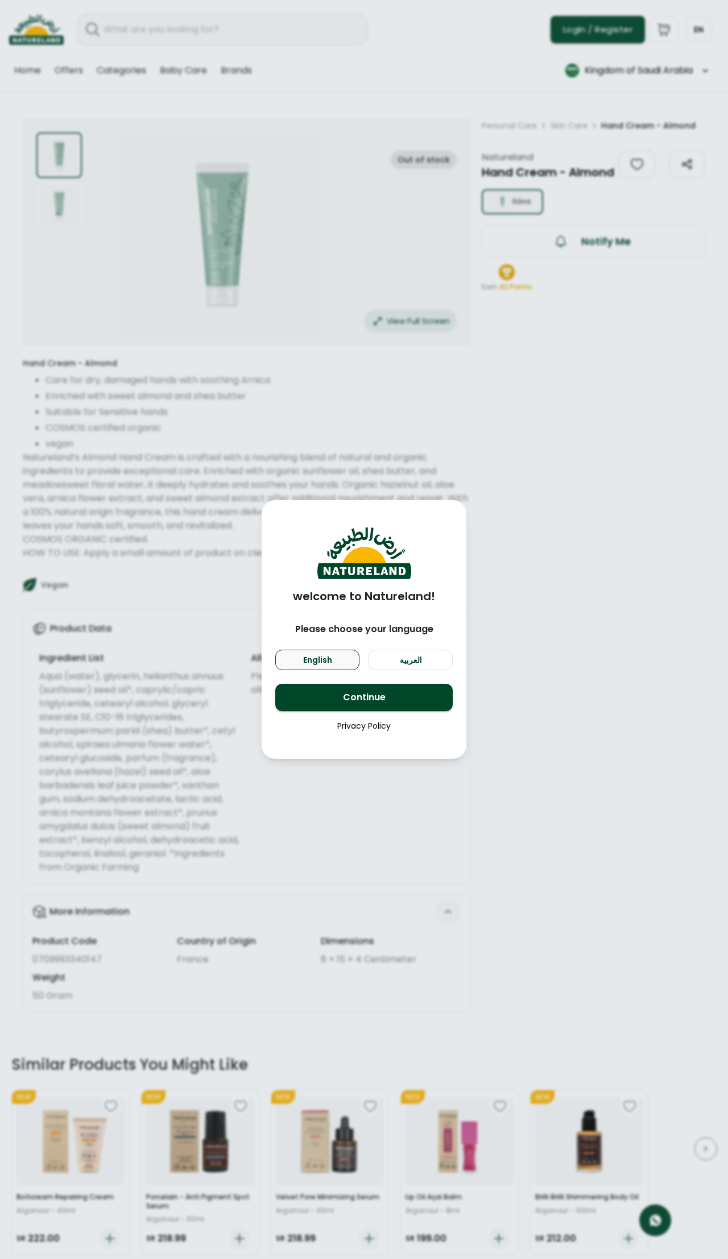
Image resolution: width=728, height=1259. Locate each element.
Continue (364, 697)
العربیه (411, 660)
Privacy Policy (364, 726)
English (317, 660)
